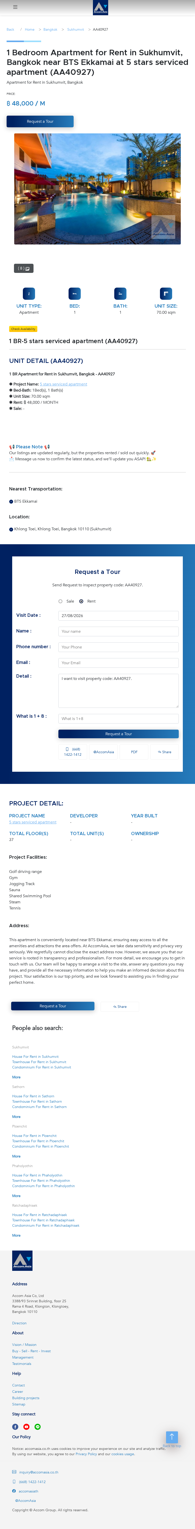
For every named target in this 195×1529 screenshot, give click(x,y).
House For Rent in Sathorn (33, 1096)
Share (166, 752)
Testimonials (21, 1363)
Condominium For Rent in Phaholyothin (43, 1186)
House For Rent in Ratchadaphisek (39, 1214)
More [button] (16, 1077)
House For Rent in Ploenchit (34, 1135)
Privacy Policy (86, 1454)
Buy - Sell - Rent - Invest (31, 1351)
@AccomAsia (103, 752)
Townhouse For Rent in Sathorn (37, 1101)
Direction (19, 1323)
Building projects (25, 1398)
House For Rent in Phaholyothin (37, 1175)
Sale (70, 601)
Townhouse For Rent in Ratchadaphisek (43, 1220)
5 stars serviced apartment (63, 384)
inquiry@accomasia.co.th (38, 1472)
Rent (91, 601)
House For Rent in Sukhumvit (35, 1056)
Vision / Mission (24, 1344)
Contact (18, 1385)
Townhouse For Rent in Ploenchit (38, 1141)
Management (23, 1357)
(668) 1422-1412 (73, 752)
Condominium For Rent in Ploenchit (40, 1146)
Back (10, 29)
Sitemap (18, 1404)
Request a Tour (118, 734)
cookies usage (122, 1454)
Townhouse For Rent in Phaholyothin (41, 1180)
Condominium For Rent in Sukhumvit (41, 1067)
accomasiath (28, 1491)
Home (29, 29)
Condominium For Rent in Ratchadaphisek (45, 1225)
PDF (134, 752)
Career (17, 1391)
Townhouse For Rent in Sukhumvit (39, 1062)
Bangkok (50, 29)
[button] (15, 7)
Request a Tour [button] (40, 121)
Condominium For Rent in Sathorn (39, 1106)
